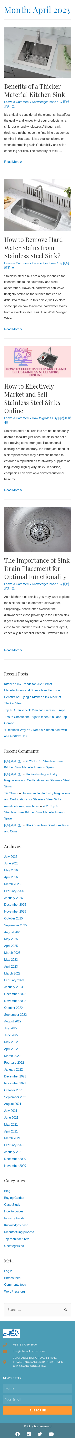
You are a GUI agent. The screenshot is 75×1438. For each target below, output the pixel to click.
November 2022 (15, 1001)
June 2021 (11, 1117)
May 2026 (11, 870)
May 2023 (11, 959)
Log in (8, 1271)
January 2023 (13, 987)
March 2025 (12, 952)
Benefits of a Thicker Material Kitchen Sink (34, 90)
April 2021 (11, 1131)
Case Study (12, 1204)
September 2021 (15, 1097)
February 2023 (14, 980)
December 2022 (15, 994)
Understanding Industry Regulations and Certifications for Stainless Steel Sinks (37, 780)
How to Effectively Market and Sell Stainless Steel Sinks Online (32, 398)
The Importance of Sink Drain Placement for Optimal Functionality (37, 568)
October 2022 (13, 1007)
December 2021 (15, 1076)
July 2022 (10, 1028)
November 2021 (15, 1083)
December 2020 (15, 1159)
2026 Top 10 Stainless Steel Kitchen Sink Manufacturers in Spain (35, 812)
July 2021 (10, 1110)
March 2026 (12, 884)
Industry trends (14, 1218)
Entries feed (12, 1278)
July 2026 (10, 856)
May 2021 (11, 1124)
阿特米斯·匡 (12, 761)
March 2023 (12, 973)
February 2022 (14, 1062)
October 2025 (13, 918)
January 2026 (13, 898)
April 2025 (11, 946)
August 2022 (12, 1021)
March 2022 (12, 1056)
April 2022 (11, 1049)
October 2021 (13, 1090)
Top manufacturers (17, 1239)
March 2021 (12, 1138)
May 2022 (11, 1042)
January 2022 (13, 1069)
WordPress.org (14, 1291)
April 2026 (11, 877)
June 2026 (11, 863)
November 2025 (15, 911)
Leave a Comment (16, 102)
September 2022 (15, 1014)
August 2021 (12, 1103)
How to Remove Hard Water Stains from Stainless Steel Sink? (33, 247)
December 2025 (15, 904)
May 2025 (11, 939)
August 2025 (12, 932)
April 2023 (11, 966)
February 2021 (14, 1145)
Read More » (13, 161)
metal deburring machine (21, 806)
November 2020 (15, 1165)
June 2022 (11, 1035)
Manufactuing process (19, 1232)
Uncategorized (14, 1246)
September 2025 (15, 925)
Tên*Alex (10, 793)
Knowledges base (44, 102)
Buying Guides (14, 1197)
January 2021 (13, 1152)
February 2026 (14, 891)
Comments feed (15, 1284)
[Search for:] (37, 1309)
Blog (7, 1191)
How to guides (41, 418)
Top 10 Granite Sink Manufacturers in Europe (34, 710)
